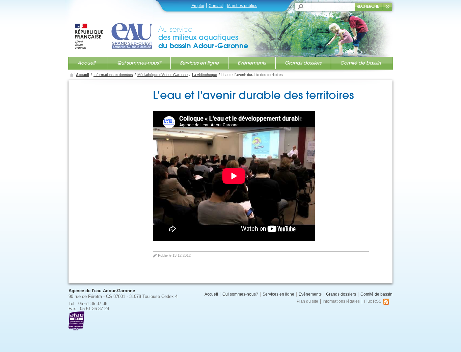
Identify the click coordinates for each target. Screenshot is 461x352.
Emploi (197, 5)
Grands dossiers (303, 63)
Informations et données (113, 75)
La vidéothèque (204, 75)
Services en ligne (199, 63)
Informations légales (341, 301)
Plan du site (307, 301)
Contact (216, 5)
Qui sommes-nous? (139, 63)
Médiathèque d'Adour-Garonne (162, 75)
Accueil (86, 63)
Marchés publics (242, 5)
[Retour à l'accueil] (116, 29)
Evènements (252, 63)
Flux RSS (372, 301)
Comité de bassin (360, 63)
